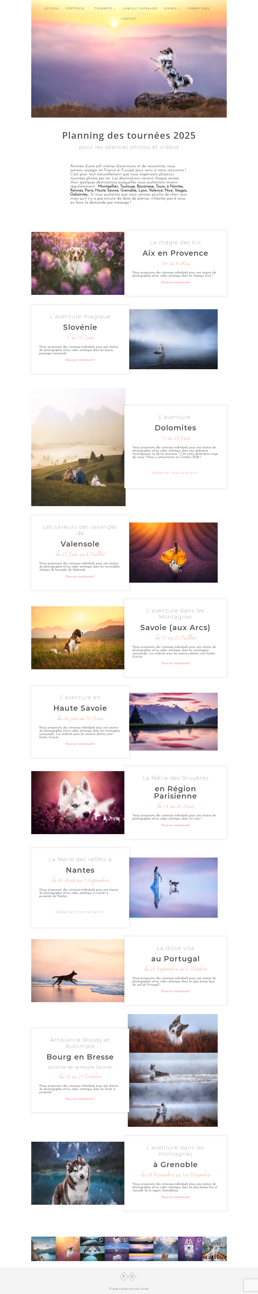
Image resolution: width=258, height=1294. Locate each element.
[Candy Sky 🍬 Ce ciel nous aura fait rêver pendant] (141, 1249)
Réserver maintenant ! (80, 360)
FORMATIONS (199, 8)
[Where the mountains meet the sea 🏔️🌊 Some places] (43, 1249)
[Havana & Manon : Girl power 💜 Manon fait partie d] (190, 1249)
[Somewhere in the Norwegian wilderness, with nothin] (92, 1249)
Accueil (52, 8)
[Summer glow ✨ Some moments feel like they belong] (68, 1249)
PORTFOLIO (75, 8)
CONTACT (129, 18)
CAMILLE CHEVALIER (140, 8)
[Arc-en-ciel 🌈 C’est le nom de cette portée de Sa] (117, 1249)
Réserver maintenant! (175, 282)
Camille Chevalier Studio (134, 1288)
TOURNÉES (104, 8)
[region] (129, 59)
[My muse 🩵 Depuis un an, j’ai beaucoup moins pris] (214, 1249)
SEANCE (170, 8)
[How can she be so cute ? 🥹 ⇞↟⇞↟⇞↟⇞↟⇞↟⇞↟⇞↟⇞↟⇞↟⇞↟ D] (165, 1249)
